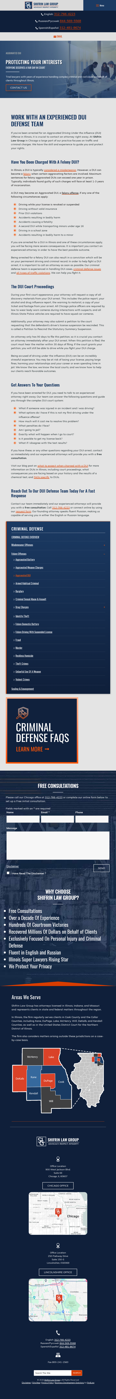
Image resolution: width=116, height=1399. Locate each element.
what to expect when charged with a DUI (62, 465)
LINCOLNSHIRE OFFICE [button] (58, 1272)
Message (12, 828)
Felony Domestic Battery (27, 624)
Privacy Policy (47, 1382)
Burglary (20, 591)
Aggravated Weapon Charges (29, 567)
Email (45, 812)
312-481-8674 (70, 28)
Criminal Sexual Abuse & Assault (31, 599)
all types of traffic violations (33, 272)
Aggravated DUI (23, 575)
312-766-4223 (64, 14)
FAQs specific (41, 477)
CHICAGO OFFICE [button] (58, 1185)
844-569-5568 (70, 21)
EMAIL (59, 36)
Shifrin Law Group (52, 1380)
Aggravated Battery (25, 559)
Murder (19, 648)
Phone (79, 812)
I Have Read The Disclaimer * (28, 873)
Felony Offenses (18, 554)
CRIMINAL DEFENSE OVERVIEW (25, 537)
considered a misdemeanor (60, 170)
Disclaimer (13, 866)
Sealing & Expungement (22, 689)
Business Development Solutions (69, 1382)
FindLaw (90, 1382)
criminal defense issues (87, 269)
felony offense (70, 192)
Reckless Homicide (24, 655)
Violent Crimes (23, 679)
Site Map (36, 1382)
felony (27, 173)
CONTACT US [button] (18, 87)
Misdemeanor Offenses (22, 545)
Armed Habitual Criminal (27, 583)
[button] (99, 5)
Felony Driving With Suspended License (34, 632)
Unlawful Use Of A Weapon (28, 671)
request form (23, 511)
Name (10, 812)
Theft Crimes (22, 663)
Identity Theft (22, 616)
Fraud (18, 640)
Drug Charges (22, 607)
